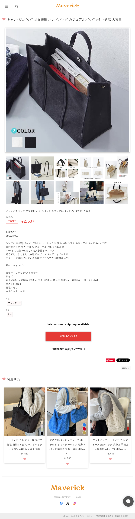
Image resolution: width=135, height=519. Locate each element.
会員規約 (124, 516)
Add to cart (68, 336)
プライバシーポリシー (85, 516)
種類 (7, 299)
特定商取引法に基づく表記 (107, 516)
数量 (7, 310)
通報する (126, 368)
